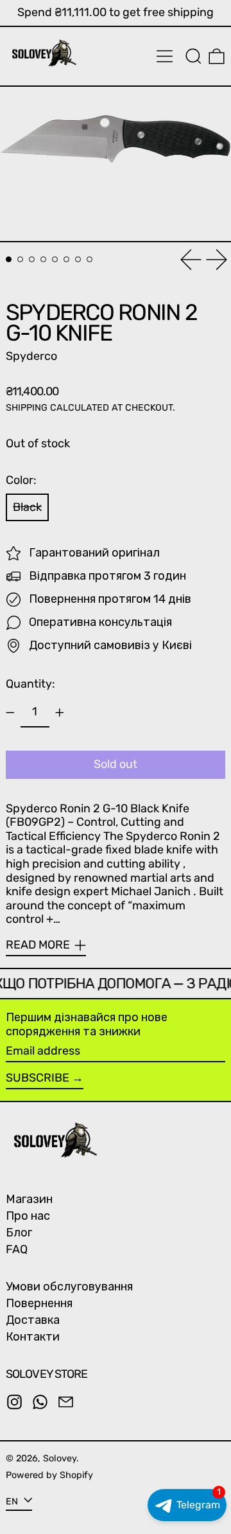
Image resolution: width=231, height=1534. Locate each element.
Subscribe (37, 1078)
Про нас (28, 1216)
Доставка (33, 1320)
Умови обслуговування (69, 1287)
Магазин (29, 1199)
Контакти (33, 1337)
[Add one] (59, 712)
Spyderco (31, 356)
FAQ (17, 1249)
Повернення (39, 1303)
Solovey (59, 1458)
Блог (19, 1233)
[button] (193, 56)
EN (13, 1500)
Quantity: (30, 684)
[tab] (9, 259)
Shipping (26, 407)
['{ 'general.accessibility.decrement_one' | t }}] (10, 712)
